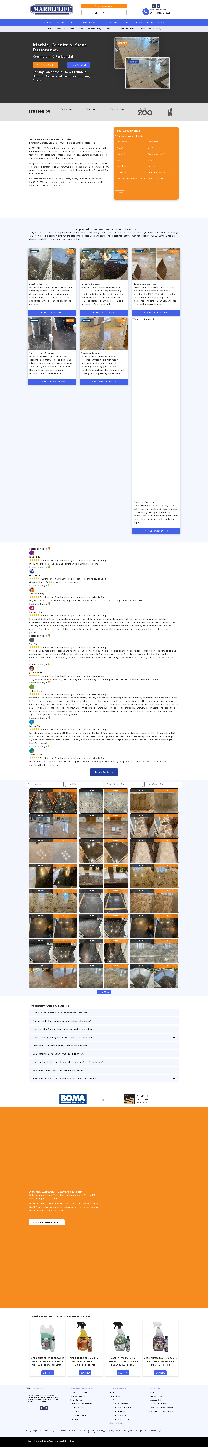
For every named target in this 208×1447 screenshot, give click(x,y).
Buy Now (47, 1372)
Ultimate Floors (54, 29)
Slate (132, 29)
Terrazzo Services (77, 1396)
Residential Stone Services (92, 22)
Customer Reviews (158, 1396)
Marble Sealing (119, 1415)
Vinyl (99, 29)
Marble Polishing (120, 1404)
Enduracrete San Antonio (80, 1404)
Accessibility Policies (65, 1441)
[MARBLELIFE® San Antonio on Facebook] (154, 6)
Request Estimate (158, 1400)
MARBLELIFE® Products (117, 29)
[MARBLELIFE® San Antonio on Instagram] (158, 6)
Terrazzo (80, 29)
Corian (143, 29)
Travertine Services (153, 22)
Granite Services (132, 22)
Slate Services (75, 1411)
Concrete (91, 29)
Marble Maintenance (122, 1407)
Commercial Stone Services (66, 22)
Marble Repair (119, 1411)
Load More (104, 992)
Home (46, 22)
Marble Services (113, 22)
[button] (104, 1012)
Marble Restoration (122, 1419)
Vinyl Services (75, 1419)
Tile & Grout (68, 29)
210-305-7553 (160, 13)
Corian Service (75, 1400)
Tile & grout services (78, 1392)
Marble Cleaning (120, 1400)
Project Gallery (154, 29)
